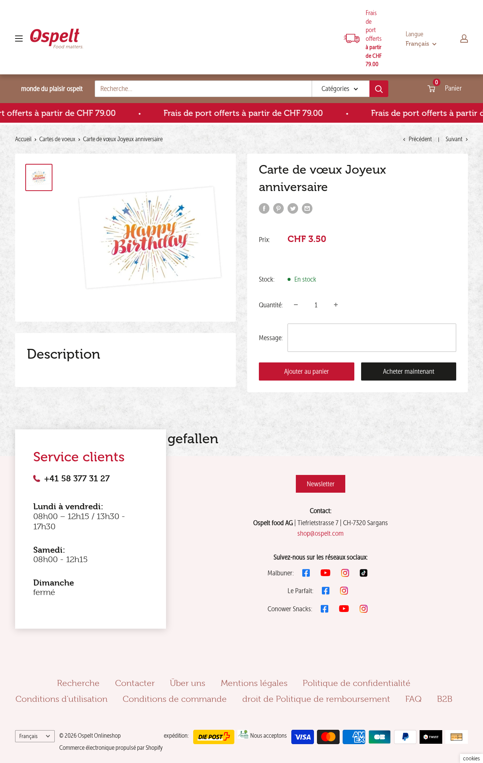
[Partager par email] (307, 208)
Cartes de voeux (57, 139)
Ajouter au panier (306, 371)
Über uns (187, 683)
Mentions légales (254, 683)
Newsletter (321, 483)
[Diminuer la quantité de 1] (296, 305)
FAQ (413, 699)
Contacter (135, 683)
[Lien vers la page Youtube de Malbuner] (325, 572)
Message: (271, 337)
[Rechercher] (378, 88)
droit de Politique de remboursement (316, 699)
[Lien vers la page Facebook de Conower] (324, 608)
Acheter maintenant (408, 371)
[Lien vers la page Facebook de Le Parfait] (325, 590)
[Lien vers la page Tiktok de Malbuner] (364, 573)
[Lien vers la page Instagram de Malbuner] (345, 573)
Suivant (454, 139)
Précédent (420, 139)
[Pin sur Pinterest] (278, 208)
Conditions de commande (175, 699)
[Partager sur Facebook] (264, 208)
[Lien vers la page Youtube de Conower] (344, 608)
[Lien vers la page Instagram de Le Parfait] (344, 591)
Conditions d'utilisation (61, 699)
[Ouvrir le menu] (19, 38)
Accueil (23, 139)
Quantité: (271, 305)
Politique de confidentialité (357, 683)
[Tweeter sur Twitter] (293, 208)
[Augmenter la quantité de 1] (336, 305)
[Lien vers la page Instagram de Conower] (364, 609)
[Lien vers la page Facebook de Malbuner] (306, 573)
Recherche (78, 683)
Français (28, 736)
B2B (444, 699)
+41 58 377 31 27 (77, 478)
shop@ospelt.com (320, 533)
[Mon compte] (464, 38)
